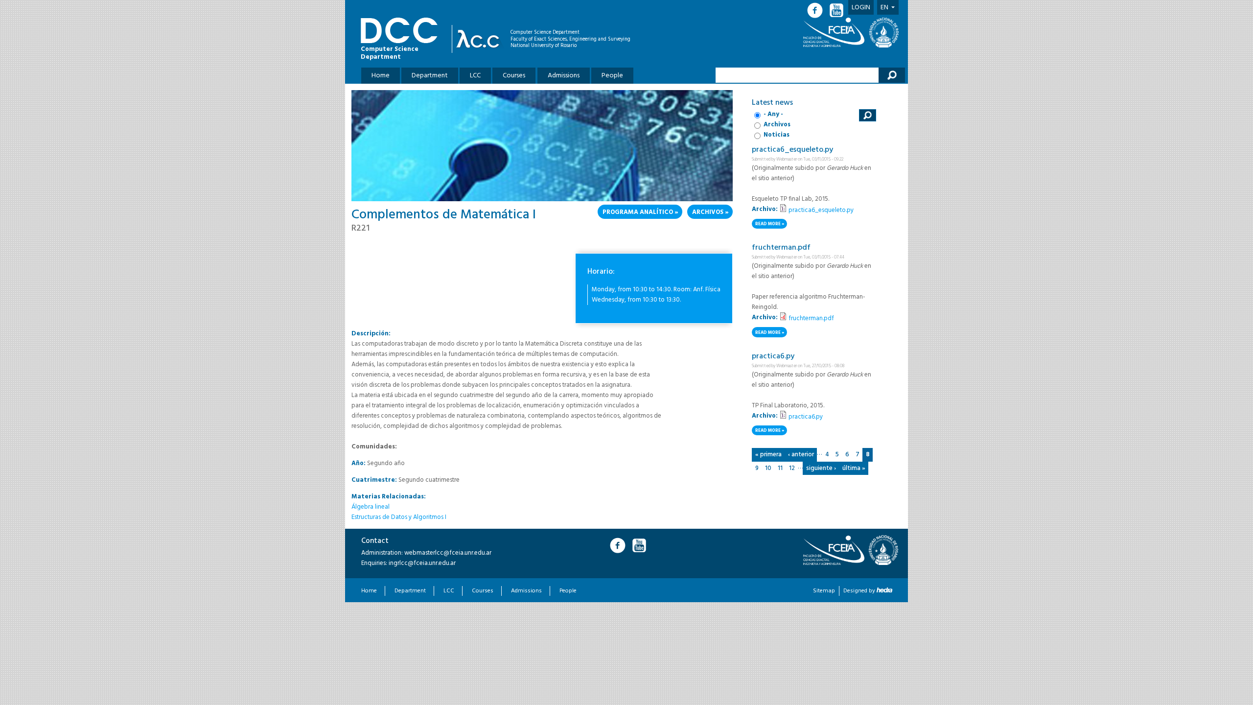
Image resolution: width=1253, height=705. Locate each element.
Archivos (707, 212)
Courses (514, 75)
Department (430, 75)
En (884, 7)
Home (380, 75)
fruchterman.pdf (781, 247)
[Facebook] (818, 10)
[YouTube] (837, 10)
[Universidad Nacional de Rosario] (884, 32)
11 (780, 468)
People (612, 75)
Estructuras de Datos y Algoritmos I (398, 517)
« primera (768, 454)
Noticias (776, 135)
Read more (771, 224)
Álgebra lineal (370, 507)
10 (768, 468)
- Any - (773, 114)
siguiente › (821, 468)
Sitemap (824, 591)
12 (792, 468)
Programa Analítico (638, 212)
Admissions (564, 75)
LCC (475, 75)
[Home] (480, 39)
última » (853, 468)
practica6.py (773, 356)
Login (861, 7)
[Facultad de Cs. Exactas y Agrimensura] (835, 32)
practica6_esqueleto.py (792, 149)
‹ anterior (801, 454)
